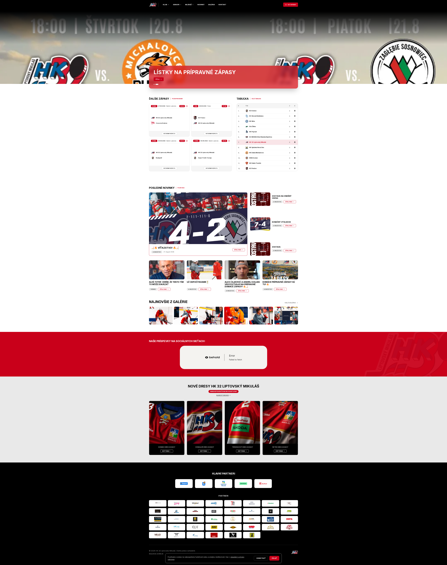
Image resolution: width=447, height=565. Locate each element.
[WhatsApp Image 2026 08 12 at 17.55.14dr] (236, 316)
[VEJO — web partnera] (157, 535)
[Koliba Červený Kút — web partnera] (195, 511)
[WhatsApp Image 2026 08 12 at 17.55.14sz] (161, 315)
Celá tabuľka (256, 98)
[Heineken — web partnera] (270, 503)
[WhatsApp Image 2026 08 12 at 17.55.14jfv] (186, 315)
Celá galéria (290, 303)
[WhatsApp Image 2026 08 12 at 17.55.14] (261, 315)
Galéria (211, 5)
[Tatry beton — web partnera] (233, 503)
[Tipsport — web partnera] (184, 483)
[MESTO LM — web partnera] (223, 483)
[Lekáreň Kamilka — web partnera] (214, 519)
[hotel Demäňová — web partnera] (270, 527)
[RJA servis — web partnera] (252, 519)
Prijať (274, 558)
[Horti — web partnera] (233, 511)
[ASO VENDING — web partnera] (214, 527)
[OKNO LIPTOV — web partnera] (270, 519)
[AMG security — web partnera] (157, 503)
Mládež (188, 5)
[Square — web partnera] (270, 511)
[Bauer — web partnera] (233, 535)
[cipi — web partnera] (195, 527)
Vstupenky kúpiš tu (169, 133)
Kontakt (222, 5)
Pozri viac (181, 187)
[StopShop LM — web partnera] (252, 535)
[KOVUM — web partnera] (233, 527)
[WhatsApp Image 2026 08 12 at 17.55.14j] (211, 315)
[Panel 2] (157, 84)
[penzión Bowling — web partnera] (176, 503)
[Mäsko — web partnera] (176, 535)
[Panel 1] (155, 84)
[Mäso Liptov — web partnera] (289, 527)
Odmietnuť (261, 558)
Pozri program (177, 98)
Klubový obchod (222, 395)
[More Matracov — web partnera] (176, 519)
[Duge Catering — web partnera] (195, 535)
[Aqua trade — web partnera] (252, 511)
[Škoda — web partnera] (243, 483)
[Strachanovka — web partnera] (289, 503)
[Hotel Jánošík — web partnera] (233, 519)
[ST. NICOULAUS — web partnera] (157, 527)
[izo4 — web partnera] (214, 503)
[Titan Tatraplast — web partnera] (157, 519)
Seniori (176, 5)
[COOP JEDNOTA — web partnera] (252, 527)
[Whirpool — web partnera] (195, 503)
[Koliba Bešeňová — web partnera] (157, 511)
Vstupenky (292, 4)
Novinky (200, 5)
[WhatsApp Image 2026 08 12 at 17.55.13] (286, 315)
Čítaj (157, 79)
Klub (165, 5)
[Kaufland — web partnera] (263, 483)
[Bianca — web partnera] (252, 503)
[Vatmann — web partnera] (176, 511)
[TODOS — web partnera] (214, 535)
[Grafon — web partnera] (214, 511)
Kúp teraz (165, 451)
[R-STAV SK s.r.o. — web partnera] (195, 519)
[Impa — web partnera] (289, 519)
